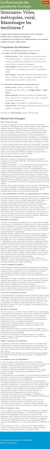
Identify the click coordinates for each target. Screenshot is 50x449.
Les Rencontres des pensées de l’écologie (15, 4)
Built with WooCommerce (8, 443)
